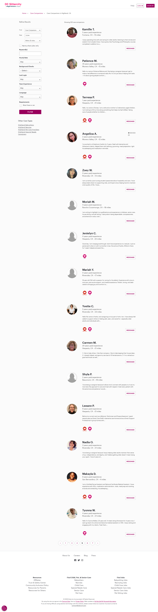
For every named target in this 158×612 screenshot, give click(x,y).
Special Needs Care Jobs (121, 588)
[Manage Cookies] (4, 608)
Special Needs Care (79, 588)
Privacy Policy (80, 601)
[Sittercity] (13, 5)
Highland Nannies (24, 127)
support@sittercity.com (79, 605)
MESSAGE (130, 48)
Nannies (79, 583)
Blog (86, 555)
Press (93, 555)
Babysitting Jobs (120, 580)
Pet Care (79, 593)
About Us (66, 555)
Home (24, 13)
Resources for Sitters (37, 590)
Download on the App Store (79, 569)
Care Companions (36, 13)
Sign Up (150, 6)
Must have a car (29, 105)
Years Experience (25, 84)
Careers (77, 555)
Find (20, 30)
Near (20, 35)
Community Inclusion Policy (37, 585)
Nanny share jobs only (30, 46)
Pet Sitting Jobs (121, 593)
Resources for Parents (37, 588)
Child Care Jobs (120, 585)
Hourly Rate (23, 58)
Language (22, 93)
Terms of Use (66, 601)
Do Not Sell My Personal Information (105, 601)
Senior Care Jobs (121, 590)
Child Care (79, 585)
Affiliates (37, 580)
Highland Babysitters (26, 125)
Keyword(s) (23, 49)
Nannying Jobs (121, 583)
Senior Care (79, 590)
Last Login (23, 75)
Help (132, 6)
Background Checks (26, 66)
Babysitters (79, 580)
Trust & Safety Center (37, 583)
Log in (140, 6)
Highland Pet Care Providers (28, 130)
